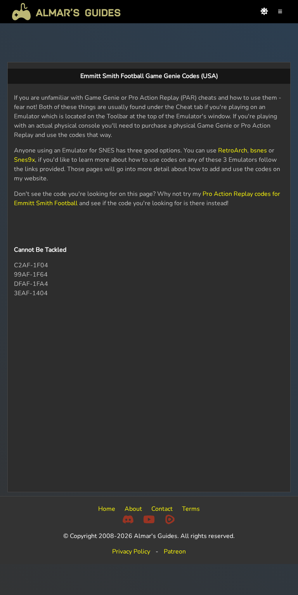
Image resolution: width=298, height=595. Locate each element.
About (133, 509)
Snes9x (24, 160)
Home (106, 509)
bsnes (258, 150)
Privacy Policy (131, 551)
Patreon (175, 551)
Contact (162, 509)
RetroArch (232, 150)
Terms (191, 509)
